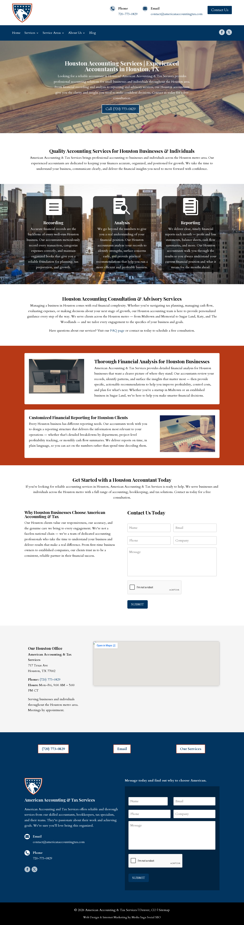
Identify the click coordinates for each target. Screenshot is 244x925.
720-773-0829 (128, 14)
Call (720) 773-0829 (121, 108)
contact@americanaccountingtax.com (177, 14)
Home (16, 33)
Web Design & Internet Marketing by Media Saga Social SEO (122, 917)
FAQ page (117, 330)
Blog (92, 33)
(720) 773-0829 (50, 679)
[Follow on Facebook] (222, 32)
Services (29, 33)
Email (122, 748)
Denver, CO (147, 910)
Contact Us (219, 10)
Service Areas (52, 33)
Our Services (190, 748)
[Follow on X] (229, 32)
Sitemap (164, 910)
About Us (75, 33)
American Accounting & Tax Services (111, 910)
